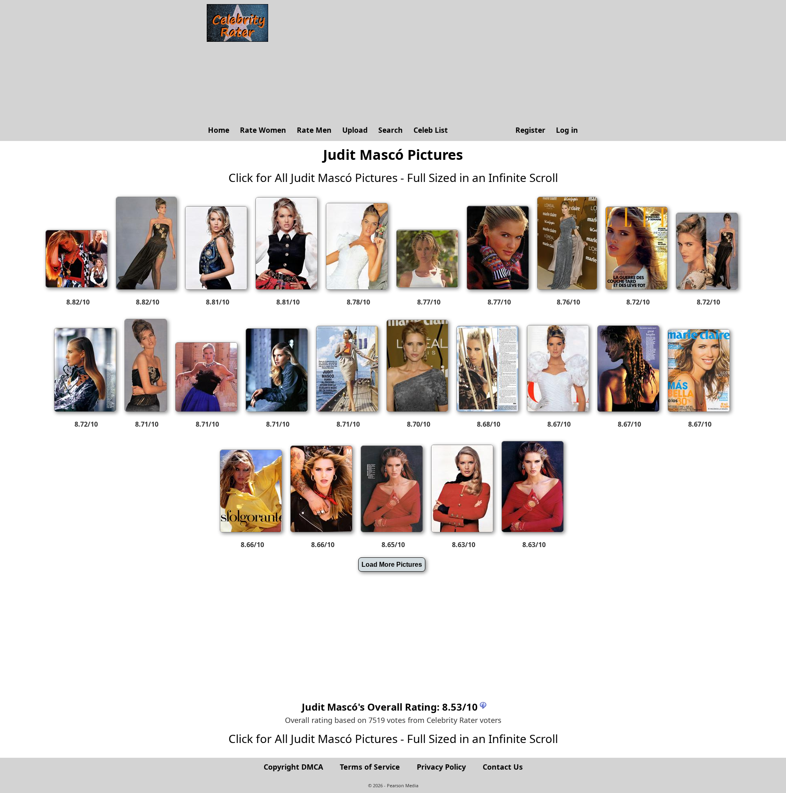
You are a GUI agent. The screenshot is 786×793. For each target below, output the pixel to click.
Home (218, 130)
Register (530, 130)
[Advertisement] (427, 61)
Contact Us (503, 767)
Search (390, 130)
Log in (567, 130)
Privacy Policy (441, 767)
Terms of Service (370, 767)
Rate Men (314, 130)
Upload (355, 130)
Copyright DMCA (293, 767)
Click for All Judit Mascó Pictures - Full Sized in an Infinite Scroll (393, 177)
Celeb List (430, 130)
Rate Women (263, 130)
